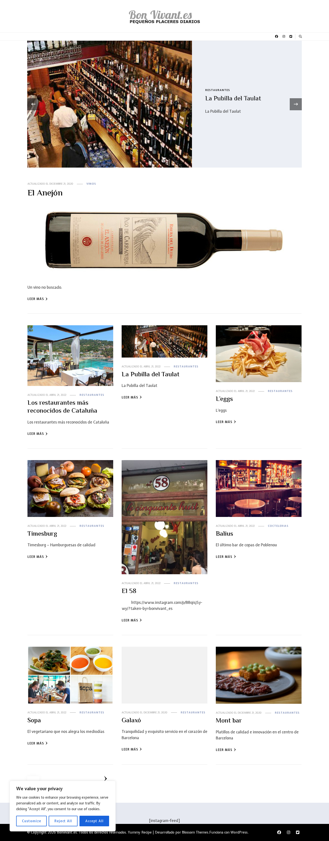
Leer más (35, 299)
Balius (224, 534)
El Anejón (218, 99)
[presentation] (33, 104)
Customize (31, 821)
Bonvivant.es (67, 832)
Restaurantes (91, 395)
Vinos (210, 90)
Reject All (63, 821)
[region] (63, 806)
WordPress (239, 832)
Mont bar (229, 721)
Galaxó (131, 721)
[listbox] (164, 104)
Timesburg (42, 534)
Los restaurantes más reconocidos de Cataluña (62, 407)
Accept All (94, 821)
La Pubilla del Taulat (150, 375)
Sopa (34, 721)
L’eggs (224, 399)
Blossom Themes (195, 832)
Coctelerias (278, 526)
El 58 (129, 592)
